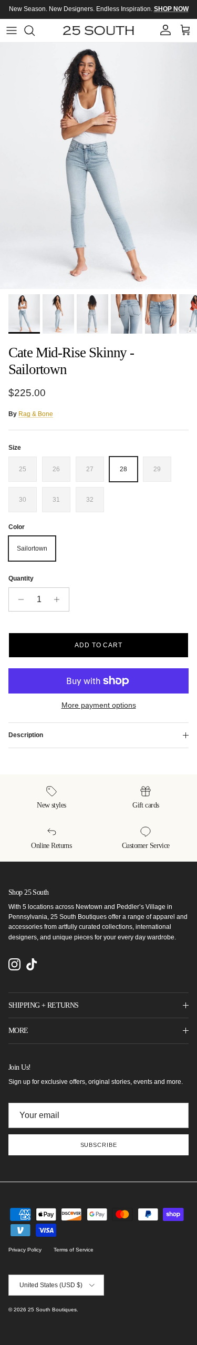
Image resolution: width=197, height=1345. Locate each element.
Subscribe (98, 1145)
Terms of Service (74, 1250)
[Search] (34, 30)
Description (25, 735)
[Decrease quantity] (18, 599)
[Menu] (11, 30)
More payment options (98, 705)
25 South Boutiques (52, 1309)
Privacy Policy (25, 1250)
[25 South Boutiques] (98, 30)
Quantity (21, 578)
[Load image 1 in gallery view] (98, 166)
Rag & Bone (35, 414)
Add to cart (99, 645)
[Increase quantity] (59, 599)
